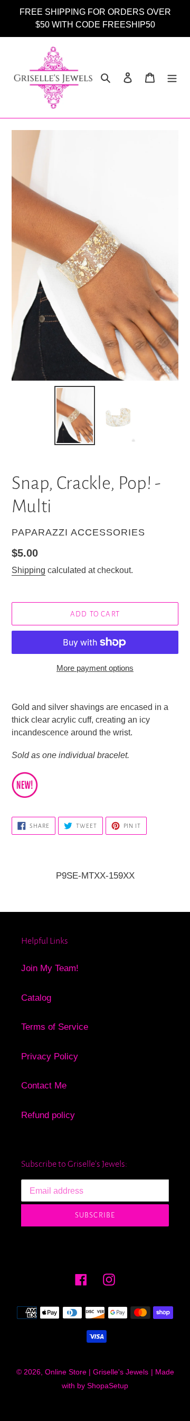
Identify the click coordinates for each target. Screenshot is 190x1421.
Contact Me (43, 1086)
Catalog (36, 998)
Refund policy (48, 1115)
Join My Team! (50, 968)
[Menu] (172, 78)
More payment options (95, 667)
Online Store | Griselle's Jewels (96, 1372)
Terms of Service (54, 1027)
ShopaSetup (107, 1385)
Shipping (28, 570)
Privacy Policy (49, 1056)
